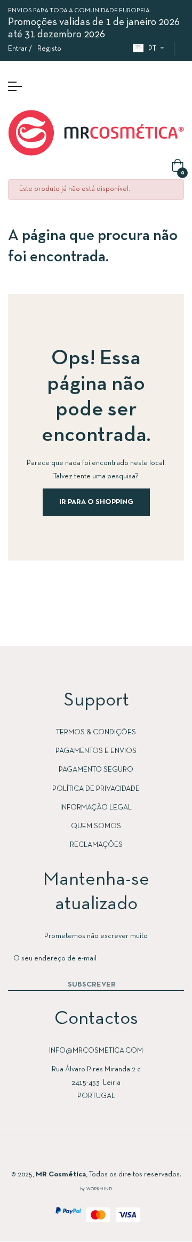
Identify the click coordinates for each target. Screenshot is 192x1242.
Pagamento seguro (96, 769)
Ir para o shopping (96, 502)
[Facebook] (64, 1155)
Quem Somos (96, 826)
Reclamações (96, 845)
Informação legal (96, 807)
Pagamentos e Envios (96, 751)
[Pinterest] (128, 1155)
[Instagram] (85, 1155)
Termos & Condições (96, 732)
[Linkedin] (106, 1155)
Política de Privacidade (96, 789)
